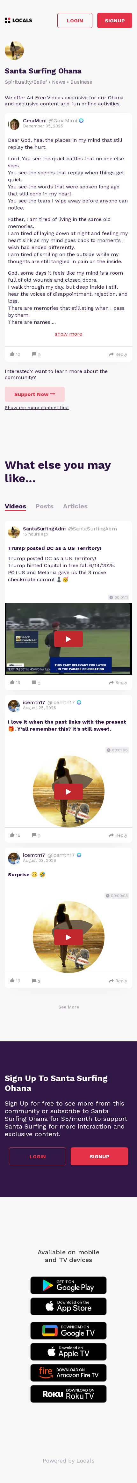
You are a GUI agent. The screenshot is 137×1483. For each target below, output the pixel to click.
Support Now (31, 394)
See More (68, 1006)
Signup (115, 21)
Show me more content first (37, 407)
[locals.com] (18, 20)
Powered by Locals (69, 1460)
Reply (121, 354)
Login (75, 21)
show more (68, 334)
